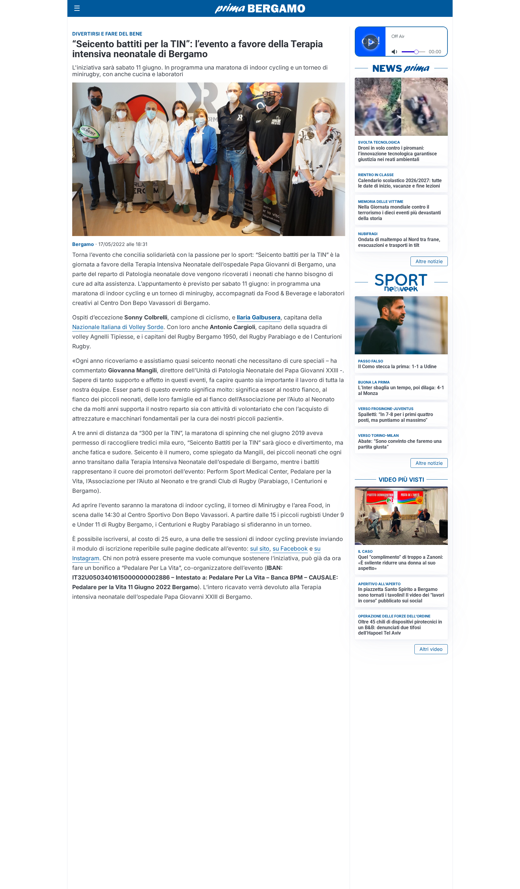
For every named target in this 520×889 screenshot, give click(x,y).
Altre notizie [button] (429, 261)
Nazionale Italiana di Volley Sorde (117, 327)
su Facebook (290, 548)
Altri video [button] (431, 649)
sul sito (259, 548)
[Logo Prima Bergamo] (260, 8)
